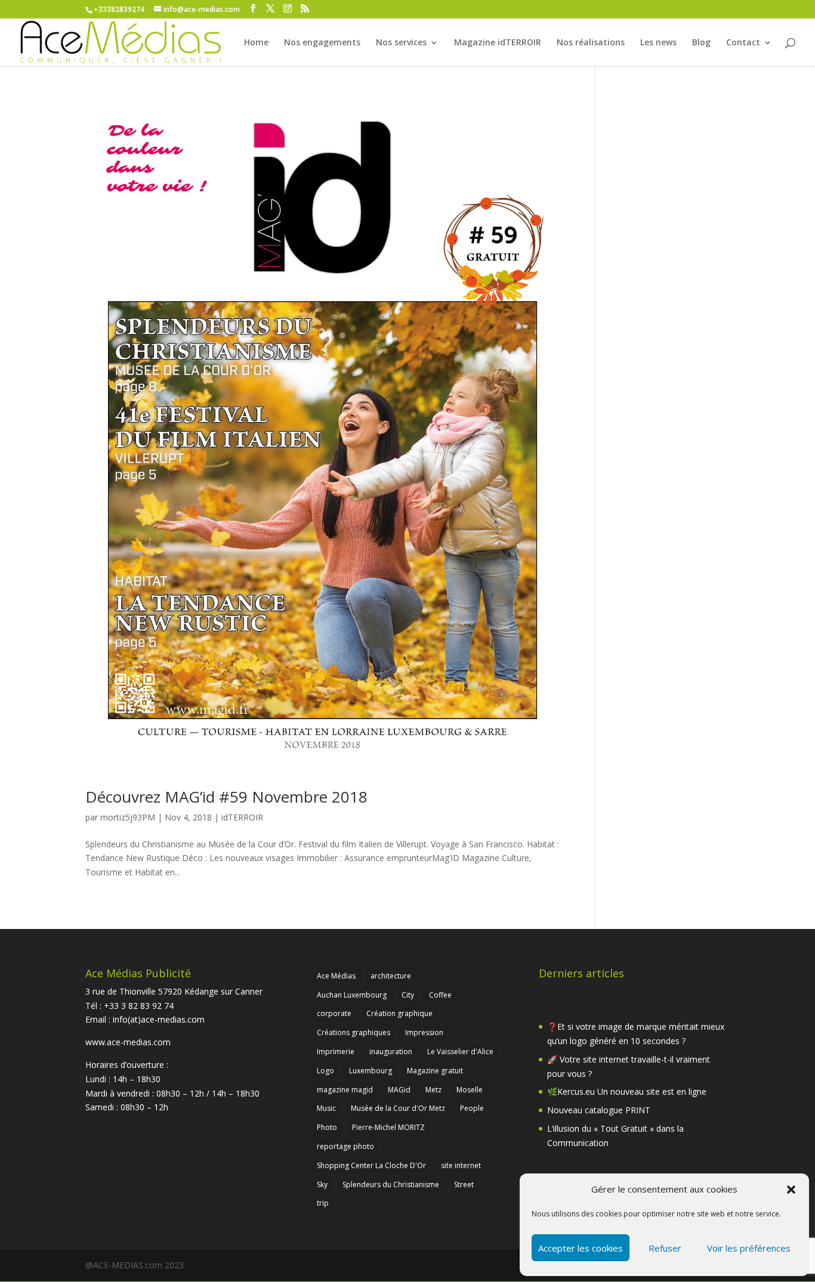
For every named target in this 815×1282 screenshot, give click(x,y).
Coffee (440, 995)
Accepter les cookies (580, 1248)
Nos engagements (322, 43)
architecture (391, 976)
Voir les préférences (749, 1248)
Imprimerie (335, 1051)
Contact (743, 43)
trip (323, 1203)
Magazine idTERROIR (497, 43)
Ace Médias (336, 976)
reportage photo (345, 1146)
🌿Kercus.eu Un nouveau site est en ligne (626, 1091)
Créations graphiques (353, 1032)
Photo (327, 1127)
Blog (701, 43)
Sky (322, 1184)
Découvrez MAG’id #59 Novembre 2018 (226, 796)
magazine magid (345, 1090)
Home (256, 43)
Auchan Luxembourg (352, 995)
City (408, 995)
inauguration (390, 1051)
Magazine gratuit (435, 1071)
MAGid (399, 1090)
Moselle (469, 1090)
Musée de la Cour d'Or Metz (398, 1108)
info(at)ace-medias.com (159, 1019)
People (472, 1108)
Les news (658, 43)
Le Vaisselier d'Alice (460, 1051)
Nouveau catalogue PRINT (598, 1110)
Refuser (665, 1248)
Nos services (401, 43)
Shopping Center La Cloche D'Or (371, 1165)
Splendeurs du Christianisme (390, 1184)
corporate (334, 1013)
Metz (433, 1090)
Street (464, 1184)
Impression (424, 1032)
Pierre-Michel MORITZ (388, 1127)
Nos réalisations (591, 43)
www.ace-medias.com (128, 1042)
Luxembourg (370, 1071)
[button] (791, 1190)
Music (326, 1108)
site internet (461, 1165)
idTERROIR (242, 817)
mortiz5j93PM (127, 817)
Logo (325, 1071)
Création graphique (399, 1013)
